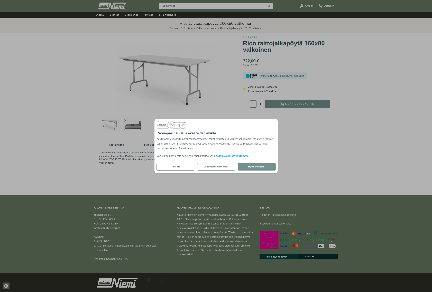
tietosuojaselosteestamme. (232, 156)
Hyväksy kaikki (256, 166)
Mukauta (175, 166)
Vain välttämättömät (216, 166)
